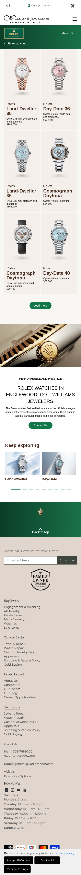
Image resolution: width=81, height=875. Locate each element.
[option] (22, 467)
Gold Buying (13, 664)
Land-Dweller (16, 479)
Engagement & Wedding (22, 607)
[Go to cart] (72, 5)
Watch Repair (14, 648)
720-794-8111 (26, 756)
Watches (10, 623)
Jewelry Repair (15, 644)
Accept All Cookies (18, 860)
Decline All (47, 860)
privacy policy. (65, 853)
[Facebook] (6, 790)
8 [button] (64, 489)
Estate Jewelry (14, 615)
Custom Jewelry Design (21, 652)
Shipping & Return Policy (22, 660)
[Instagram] (12, 790)
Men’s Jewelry (14, 619)
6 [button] (51, 489)
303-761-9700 (22, 751)
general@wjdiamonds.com (34, 764)
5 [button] (45, 489)
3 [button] (33, 489)
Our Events (12, 689)
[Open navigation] (75, 19)
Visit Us (9, 771)
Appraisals (11, 656)
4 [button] (39, 489)
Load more (40, 305)
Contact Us (40, 425)
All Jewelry (12, 611)
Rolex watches (16, 43)
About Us (10, 680)
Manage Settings (17, 869)
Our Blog (10, 693)
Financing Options (17, 776)
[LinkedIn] (24, 790)
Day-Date (49, 479)
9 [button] (70, 489)
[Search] (8, 5)
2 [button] (26, 489)
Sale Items (11, 627)
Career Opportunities (19, 697)
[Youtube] (18, 790)
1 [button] (14, 489)
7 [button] (58, 489)
